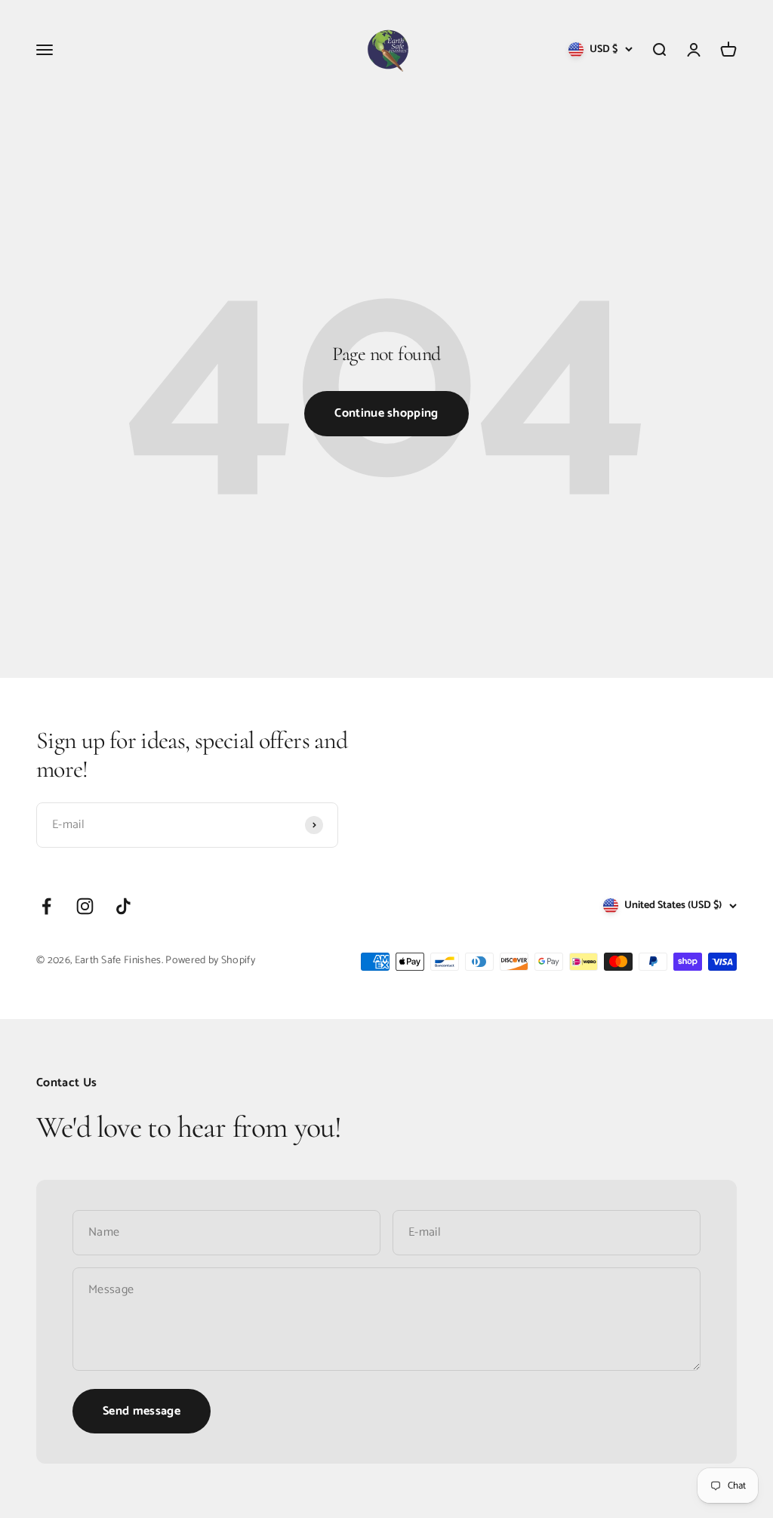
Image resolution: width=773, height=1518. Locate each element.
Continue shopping (386, 413)
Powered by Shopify (210, 960)
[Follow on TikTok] (123, 906)
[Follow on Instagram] (85, 906)
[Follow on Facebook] (46, 906)
